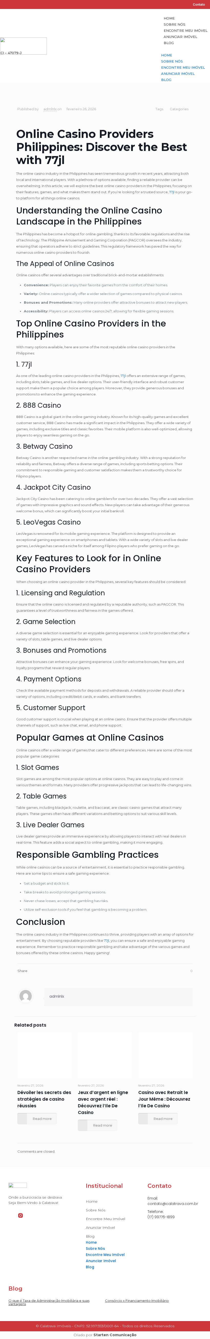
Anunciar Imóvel (180, 37)
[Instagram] (11, 4)
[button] (185, 49)
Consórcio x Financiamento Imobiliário (137, 1301)
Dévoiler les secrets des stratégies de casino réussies (44, 1099)
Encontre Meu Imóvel (185, 30)
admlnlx (50, 109)
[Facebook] (3, 4)
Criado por (105, 1335)
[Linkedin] (19, 4)
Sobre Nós (174, 24)
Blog (169, 43)
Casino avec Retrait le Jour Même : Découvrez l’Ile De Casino (164, 1099)
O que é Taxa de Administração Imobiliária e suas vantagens (48, 1302)
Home (169, 18)
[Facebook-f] (10, 1215)
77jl (171, 192)
